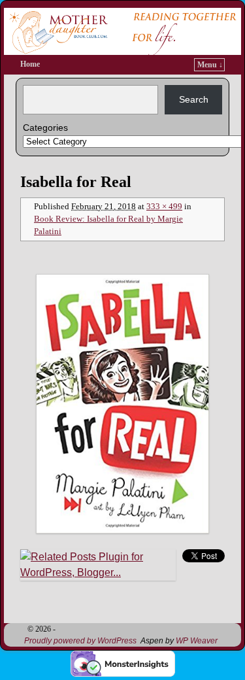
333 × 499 (164, 206)
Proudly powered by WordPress (80, 640)
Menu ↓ (210, 64)
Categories (45, 127)
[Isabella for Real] (122, 404)
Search (193, 99)
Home (30, 64)
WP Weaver (197, 640)
